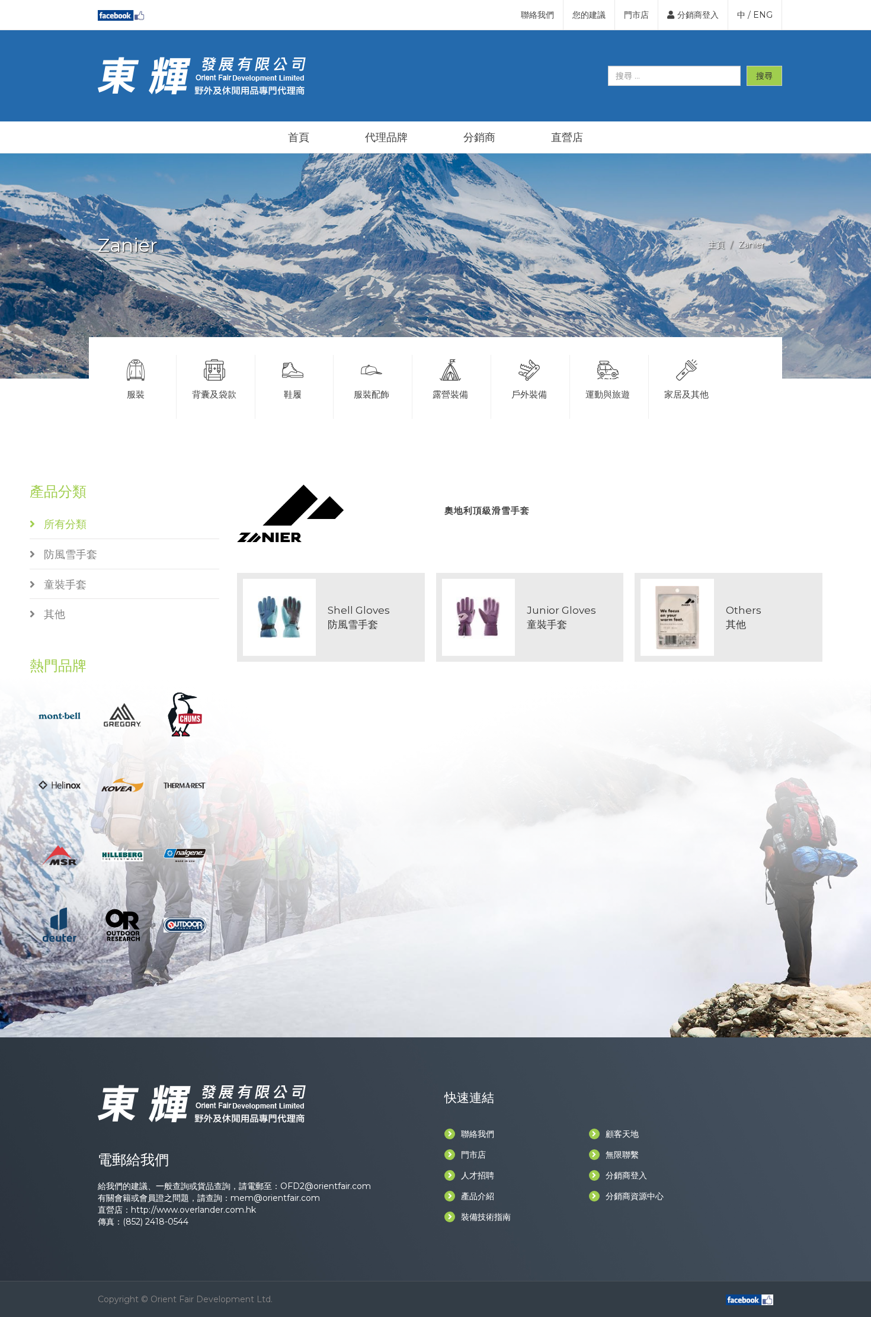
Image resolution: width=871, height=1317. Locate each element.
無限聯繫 (622, 1154)
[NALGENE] (185, 854)
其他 (50, 614)
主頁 (716, 244)
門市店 (636, 14)
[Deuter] (60, 924)
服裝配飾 (371, 394)
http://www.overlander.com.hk (193, 1209)
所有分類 (61, 524)
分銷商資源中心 (635, 1196)
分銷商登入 (698, 14)
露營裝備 (450, 394)
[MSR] (60, 854)
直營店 (567, 137)
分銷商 (479, 137)
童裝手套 (61, 584)
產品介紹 (477, 1196)
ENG (763, 14)
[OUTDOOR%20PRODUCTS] (185, 924)
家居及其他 (686, 394)
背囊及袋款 (214, 394)
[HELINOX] (60, 784)
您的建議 (589, 14)
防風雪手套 (66, 554)
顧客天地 (622, 1134)
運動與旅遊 (607, 394)
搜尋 (764, 76)
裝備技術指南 (486, 1217)
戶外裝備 (529, 394)
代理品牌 (386, 137)
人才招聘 (477, 1175)
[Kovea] (122, 784)
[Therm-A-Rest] (185, 784)
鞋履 (293, 394)
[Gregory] (122, 713)
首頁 (298, 137)
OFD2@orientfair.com (325, 1186)
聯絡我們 (537, 14)
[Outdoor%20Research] (122, 924)
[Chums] (185, 713)
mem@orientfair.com (275, 1198)
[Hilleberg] (122, 855)
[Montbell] (60, 714)
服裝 (136, 394)
